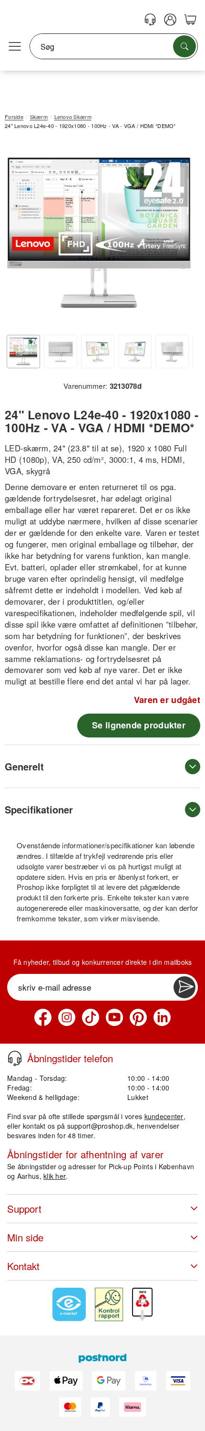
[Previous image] (19, 235)
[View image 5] (172, 351)
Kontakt (23, 1266)
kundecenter (164, 1116)
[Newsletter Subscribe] (184, 987)
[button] (99, 233)
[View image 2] (60, 351)
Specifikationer (39, 809)
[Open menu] (15, 47)
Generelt (24, 766)
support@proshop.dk (100, 1126)
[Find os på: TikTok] (90, 1017)
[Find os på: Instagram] (67, 1017)
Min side (25, 1237)
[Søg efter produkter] (184, 46)
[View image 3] (97, 351)
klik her (54, 1176)
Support (24, 1209)
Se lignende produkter (138, 725)
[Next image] (178, 235)
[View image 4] (135, 351)
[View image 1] (23, 351)
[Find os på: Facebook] (43, 1017)
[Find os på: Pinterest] (138, 1017)
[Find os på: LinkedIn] (162, 1017)
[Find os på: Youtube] (114, 1017)
